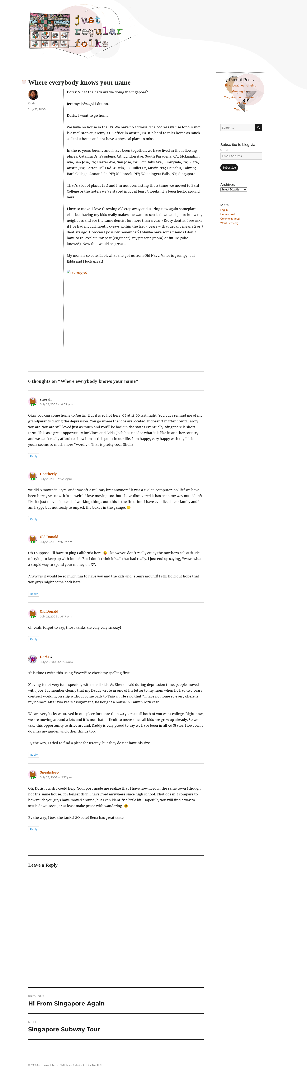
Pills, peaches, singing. (241, 85)
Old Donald (49, 537)
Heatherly (48, 474)
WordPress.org (229, 223)
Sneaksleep (49, 772)
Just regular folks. (46, 1065)
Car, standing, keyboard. (241, 97)
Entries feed (227, 214)
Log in (224, 210)
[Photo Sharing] (135, 309)
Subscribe (229, 167)
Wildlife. (241, 103)
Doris (31, 103)
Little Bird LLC (93, 1065)
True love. (241, 109)
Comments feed (230, 218)
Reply (34, 456)
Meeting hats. (241, 91)
